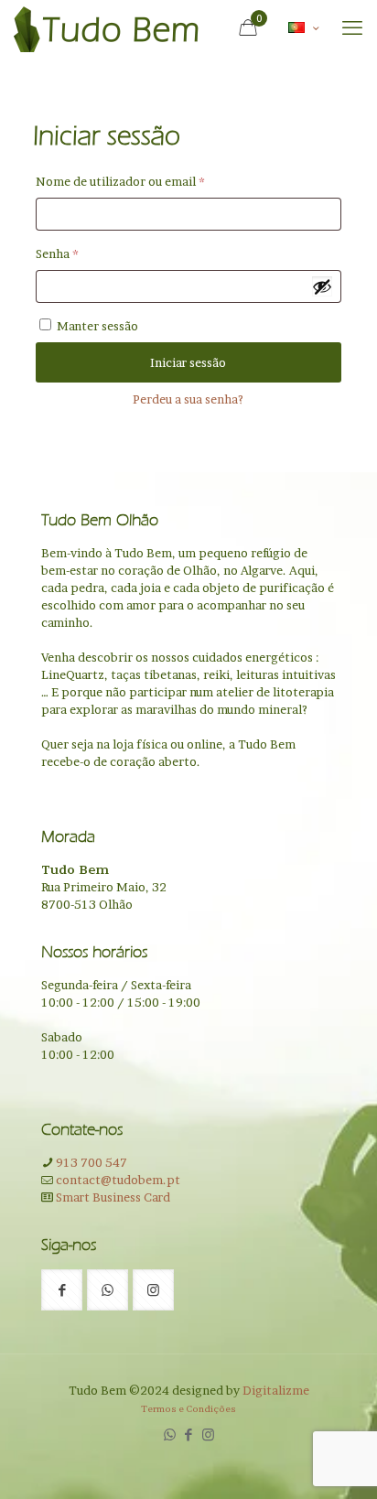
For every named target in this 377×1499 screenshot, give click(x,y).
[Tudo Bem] (106, 27)
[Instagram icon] (208, 1434)
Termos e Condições (188, 1408)
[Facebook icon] (189, 1434)
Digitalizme (275, 1390)
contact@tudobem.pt (116, 1179)
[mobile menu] (352, 27)
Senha (91, 253)
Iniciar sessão (188, 362)
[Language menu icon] (303, 28)
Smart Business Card (111, 1197)
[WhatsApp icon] (170, 1434)
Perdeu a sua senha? (188, 399)
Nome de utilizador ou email (154, 181)
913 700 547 (90, 1162)
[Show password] (322, 286)
